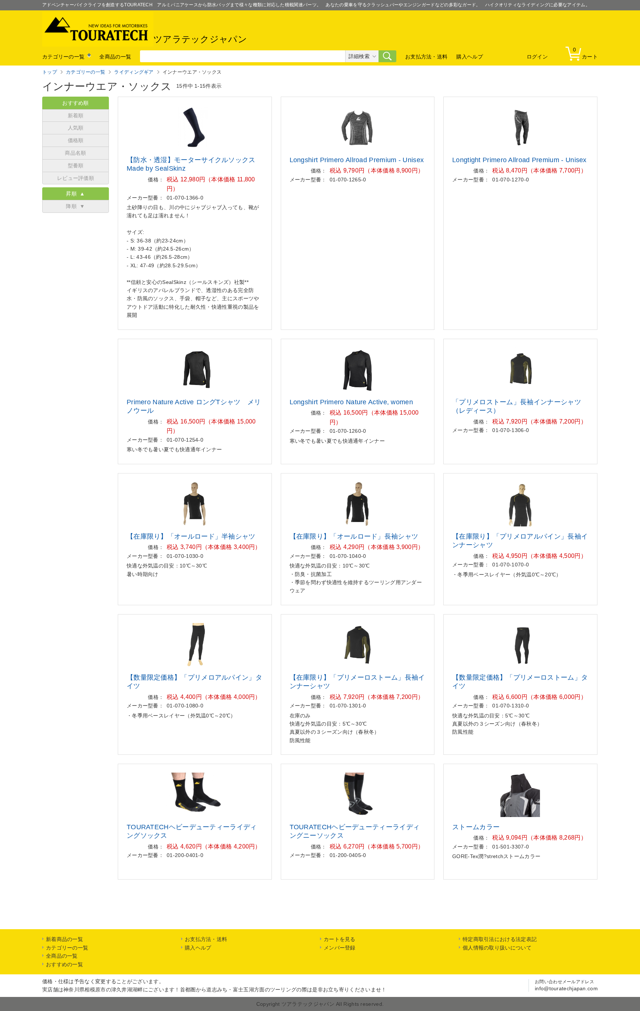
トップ (49, 72)
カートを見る (340, 939)
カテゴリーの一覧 (63, 57)
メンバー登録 (340, 948)
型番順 (76, 165)
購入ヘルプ (469, 57)
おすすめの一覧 (64, 964)
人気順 (76, 128)
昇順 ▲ (75, 194)
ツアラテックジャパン (200, 39)
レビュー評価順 (75, 178)
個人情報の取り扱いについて (497, 948)
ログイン (537, 57)
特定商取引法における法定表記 (500, 939)
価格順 (76, 140)
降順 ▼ (75, 206)
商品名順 (75, 153)
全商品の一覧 (115, 57)
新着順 (76, 115)
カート (585, 53)
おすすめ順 (75, 103)
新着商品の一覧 (64, 939)
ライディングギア (133, 72)
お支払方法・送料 (426, 57)
